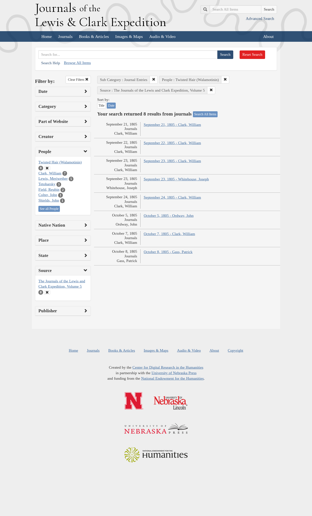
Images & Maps (129, 36)
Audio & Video (162, 36)
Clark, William (49, 173)
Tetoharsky (46, 184)
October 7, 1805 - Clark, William (169, 234)
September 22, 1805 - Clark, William (172, 143)
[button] (154, 80)
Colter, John (47, 195)
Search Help (50, 63)
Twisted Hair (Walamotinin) (60, 162)
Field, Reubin (48, 189)
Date (111, 105)
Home (46, 36)
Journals (65, 36)
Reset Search (252, 54)
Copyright (235, 350)
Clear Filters (76, 79)
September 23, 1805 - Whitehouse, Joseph (176, 179)
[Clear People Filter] (47, 168)
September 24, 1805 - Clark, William (172, 197)
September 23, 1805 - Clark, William (172, 161)
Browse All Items (77, 63)
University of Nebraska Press (174, 373)
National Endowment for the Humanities (172, 378)
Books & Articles (94, 36)
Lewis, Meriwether (53, 178)
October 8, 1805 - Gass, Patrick (168, 252)
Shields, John (48, 200)
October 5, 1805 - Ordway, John (169, 215)
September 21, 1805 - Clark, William (172, 125)
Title (101, 105)
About (268, 36)
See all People (49, 209)
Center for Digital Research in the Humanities (167, 367)
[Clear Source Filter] (47, 292)
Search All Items (205, 114)
